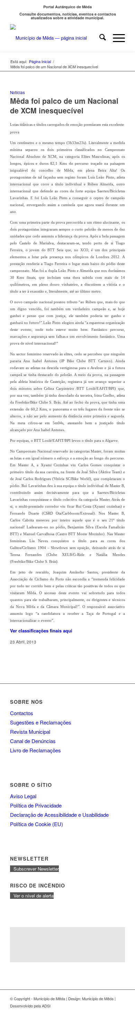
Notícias (17, 92)
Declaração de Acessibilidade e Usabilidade (59, 814)
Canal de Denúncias (33, 740)
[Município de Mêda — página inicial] (56, 38)
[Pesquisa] (99, 38)
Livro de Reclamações (35, 750)
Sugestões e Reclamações (40, 722)
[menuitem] (99, 38)
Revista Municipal (30, 731)
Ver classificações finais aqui (41, 630)
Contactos (21, 713)
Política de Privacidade (36, 805)
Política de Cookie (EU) (36, 824)
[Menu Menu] (115, 38)
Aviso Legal (23, 796)
